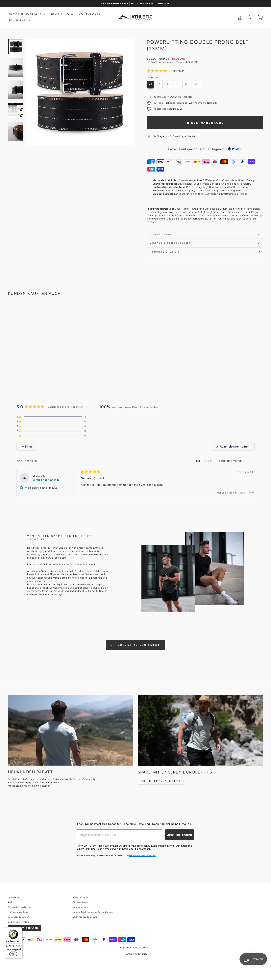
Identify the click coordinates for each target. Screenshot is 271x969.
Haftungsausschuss (18, 912)
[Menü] (20, 929)
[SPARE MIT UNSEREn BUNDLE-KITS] (200, 730)
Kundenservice (80, 907)
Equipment (18, 20)
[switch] (13, 954)
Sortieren (203, 461)
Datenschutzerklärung (19, 907)
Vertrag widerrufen (24, 927)
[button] (166, 70)
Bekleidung (60, 14)
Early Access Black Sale (85, 917)
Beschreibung (160, 234)
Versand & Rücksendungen (170, 243)
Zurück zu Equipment (138, 644)
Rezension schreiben (237, 447)
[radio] (150, 84)
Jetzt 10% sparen (179, 835)
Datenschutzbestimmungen (142, 855)
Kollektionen (90, 14)
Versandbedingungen (18, 917)
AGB (10, 902)
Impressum (13, 897)
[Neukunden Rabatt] (70, 730)
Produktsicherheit (165, 252)
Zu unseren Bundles (161, 781)
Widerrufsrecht (80, 897)
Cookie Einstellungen (18, 922)
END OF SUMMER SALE (25, 14)
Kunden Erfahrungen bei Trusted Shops (93, 912)
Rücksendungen (81, 902)
